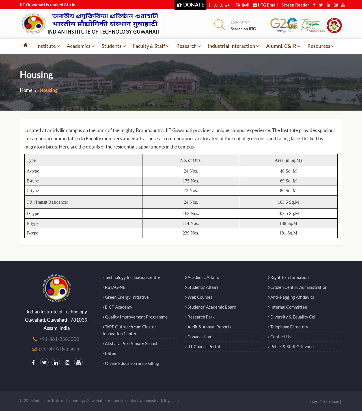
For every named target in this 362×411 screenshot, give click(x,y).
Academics (78, 46)
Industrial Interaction (231, 46)
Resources (318, 46)
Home (26, 90)
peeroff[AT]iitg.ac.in (59, 349)
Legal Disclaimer (324, 401)
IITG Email (267, 4)
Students (112, 46)
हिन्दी (245, 4)
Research (186, 46)
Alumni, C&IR (281, 46)
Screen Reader (295, 4)
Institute (46, 46)
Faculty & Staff (149, 46)
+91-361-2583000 (59, 339)
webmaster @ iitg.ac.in (159, 400)
